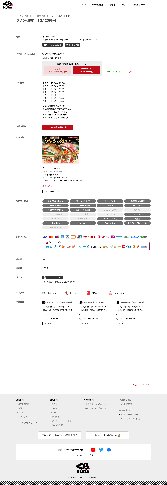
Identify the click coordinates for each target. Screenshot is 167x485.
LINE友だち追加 (113, 72)
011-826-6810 (53, 319)
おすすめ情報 (23, 404)
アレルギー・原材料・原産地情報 (58, 435)
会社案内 (55, 404)
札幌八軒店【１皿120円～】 (95, 302)
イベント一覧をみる (52, 191)
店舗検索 (29, 16)
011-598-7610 (54, 54)
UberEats (51, 293)
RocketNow (118, 293)
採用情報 (55, 417)
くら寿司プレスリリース (27, 423)
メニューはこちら (54, 277)
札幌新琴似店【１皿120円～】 (133, 302)
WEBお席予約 (86, 70)
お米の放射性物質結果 (106, 435)
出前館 (129, 72)
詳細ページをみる (50, 168)
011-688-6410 (90, 319)
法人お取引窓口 (58, 425)
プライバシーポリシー (129, 414)
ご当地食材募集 (126, 404)
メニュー (21, 412)
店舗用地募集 (125, 400)
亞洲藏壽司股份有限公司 (96, 408)
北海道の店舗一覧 (42, 16)
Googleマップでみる (141, 385)
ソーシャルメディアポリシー (131, 419)
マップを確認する (54, 45)
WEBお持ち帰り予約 (57, 127)
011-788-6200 (127, 319)
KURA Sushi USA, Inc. (96, 404)
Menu (72, 293)
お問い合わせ (125, 410)
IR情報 (54, 408)
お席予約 (47, 323)
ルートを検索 (74, 45)
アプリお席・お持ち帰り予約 (58, 70)
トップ (19, 16)
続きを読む (47, 186)
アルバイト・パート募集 (61, 421)
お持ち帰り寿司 (24, 417)
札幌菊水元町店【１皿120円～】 (60, 302)
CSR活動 (56, 412)
